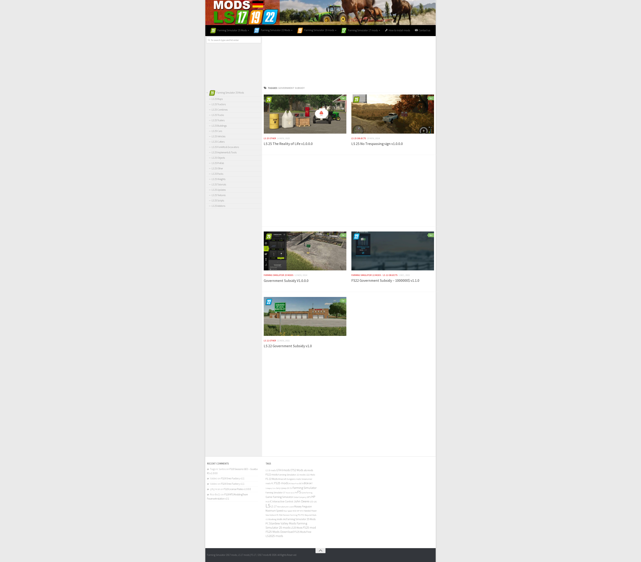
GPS (309, 497)
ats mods (308, 470)
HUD (267, 501)
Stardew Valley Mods (282, 523)
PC (277, 515)
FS (299, 492)
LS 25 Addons (218, 205)
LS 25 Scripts (218, 200)
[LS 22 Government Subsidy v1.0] (305, 316)
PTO (302, 515)
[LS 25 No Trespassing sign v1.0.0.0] (392, 114)
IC (271, 501)
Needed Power (310, 510)
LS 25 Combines (220, 109)
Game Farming (306, 493)
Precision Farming (290, 515)
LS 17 (274, 506)
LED (311, 501)
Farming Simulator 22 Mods (366, 275)
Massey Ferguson (303, 506)
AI (290, 483)
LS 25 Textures (219, 195)
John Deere (301, 501)
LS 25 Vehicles (218, 136)
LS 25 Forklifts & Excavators (225, 147)
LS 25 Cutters (218, 141)
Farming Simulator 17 (275, 492)
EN (291, 488)
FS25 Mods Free (302, 531)
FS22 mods (272, 474)
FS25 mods (281, 483)
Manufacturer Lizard (285, 506)
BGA (306, 483)
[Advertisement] (349, 59)
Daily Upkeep (281, 488)
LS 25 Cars (217, 131)
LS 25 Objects (358, 138)
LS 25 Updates (219, 189)
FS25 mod (309, 527)
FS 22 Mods (272, 478)
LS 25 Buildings (219, 125)
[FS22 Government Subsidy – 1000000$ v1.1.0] (392, 250)
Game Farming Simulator (279, 497)
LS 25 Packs (217, 173)
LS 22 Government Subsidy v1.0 (288, 346)
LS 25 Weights (218, 179)
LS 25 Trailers (218, 120)
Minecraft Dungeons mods (289, 479)
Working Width (275, 519)
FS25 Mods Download (280, 532)
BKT (311, 483)
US (267, 519)
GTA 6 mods (283, 470)
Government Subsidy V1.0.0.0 (286, 280)
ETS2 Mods (296, 470)
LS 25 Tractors (219, 104)
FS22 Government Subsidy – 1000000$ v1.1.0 (385, 280)
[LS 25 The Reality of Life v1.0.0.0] (305, 114)
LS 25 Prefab (218, 163)
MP (298, 511)
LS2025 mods (274, 536)
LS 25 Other (270, 138)
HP (313, 497)
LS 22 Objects (390, 275)
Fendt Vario (290, 493)
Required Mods (310, 515)
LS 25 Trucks (218, 115)
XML (284, 519)
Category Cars (271, 488)
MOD (294, 511)
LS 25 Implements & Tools (224, 152)
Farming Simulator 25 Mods (278, 275)
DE (288, 488)
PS (299, 515)
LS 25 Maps (217, 99)
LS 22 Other (270, 340)
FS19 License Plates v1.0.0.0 (237, 489)
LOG (315, 502)
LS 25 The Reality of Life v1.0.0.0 (288, 143)
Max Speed (287, 511)
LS (268, 506)
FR (296, 492)
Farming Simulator (304, 488)
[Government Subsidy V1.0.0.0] (305, 251)
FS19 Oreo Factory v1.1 (232, 478)
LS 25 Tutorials (219, 184)
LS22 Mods (310, 474)
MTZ (302, 511)
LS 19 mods (271, 470)
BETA (301, 483)
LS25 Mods (296, 527)
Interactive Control (282, 501)
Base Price (295, 484)
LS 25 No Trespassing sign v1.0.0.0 (377, 143)
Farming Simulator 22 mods (291, 474)
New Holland (271, 515)
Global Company (300, 497)
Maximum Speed (274, 510)
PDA (280, 515)
